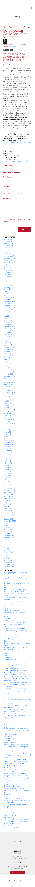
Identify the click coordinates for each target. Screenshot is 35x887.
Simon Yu (7, 794)
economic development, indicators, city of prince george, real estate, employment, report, (16, 664)
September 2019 (9, 308)
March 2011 (7, 484)
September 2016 (9, 382)
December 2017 (9, 351)
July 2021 (7, 279)
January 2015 (8, 407)
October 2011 (8, 473)
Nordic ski (7, 726)
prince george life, (10, 742)
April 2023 (7, 254)
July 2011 (7, 477)
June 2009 (7, 523)
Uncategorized (12, 46)
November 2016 (9, 378)
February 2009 (9, 531)
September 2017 (9, 357)
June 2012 (7, 457)
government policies (11, 680)
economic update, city (11, 668)
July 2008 (7, 540)
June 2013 (7, 434)
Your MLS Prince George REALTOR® (15, 161)
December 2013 (9, 424)
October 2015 (8, 395)
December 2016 (9, 376)
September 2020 (10, 289)
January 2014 (8, 422)
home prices (8, 686)
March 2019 (8, 320)
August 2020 (8, 291)
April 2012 (7, 461)
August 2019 (8, 310)
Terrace (6, 809)
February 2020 (9, 297)
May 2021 (7, 281)
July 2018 (7, 337)
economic (7, 657)
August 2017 (8, 359)
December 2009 (9, 515)
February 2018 (9, 347)
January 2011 (8, 488)
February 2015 (9, 405)
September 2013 (9, 430)
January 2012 (8, 467)
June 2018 (7, 339)
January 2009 (9, 533)
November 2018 (9, 328)
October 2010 (8, 494)
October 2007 (9, 552)
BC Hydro (7, 608)
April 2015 (7, 403)
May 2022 (7, 266)
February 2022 (9, 270)
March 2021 (8, 283)
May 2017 (7, 366)
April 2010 (7, 506)
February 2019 (9, 322)
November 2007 (9, 550)
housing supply (9, 697)
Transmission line (10, 813)
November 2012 (9, 446)
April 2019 (7, 318)
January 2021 (8, 285)
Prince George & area (11, 740)
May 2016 (7, 388)
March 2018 (8, 345)
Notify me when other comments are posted (16, 220)
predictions (8, 736)
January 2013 (8, 442)
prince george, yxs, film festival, (15, 763)
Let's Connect (18, 872)
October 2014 (8, 411)
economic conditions (11, 660)
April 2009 (7, 527)
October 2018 (8, 330)
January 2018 (8, 349)
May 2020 (7, 295)
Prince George (9, 738)
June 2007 (7, 556)
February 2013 (9, 440)
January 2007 (9, 564)
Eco (5, 651)
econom (6, 655)
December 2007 (9, 548)
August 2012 (8, 453)
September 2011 (9, 475)
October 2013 (8, 428)
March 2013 (8, 438)
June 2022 (7, 264)
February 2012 (9, 465)
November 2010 (9, 492)
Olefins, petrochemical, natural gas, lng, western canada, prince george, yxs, (17, 730)
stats (5, 796)
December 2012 (9, 444)
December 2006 (9, 566)
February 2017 (9, 372)
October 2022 (9, 260)
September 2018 (9, 332)
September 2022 (10, 262)
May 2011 (7, 479)
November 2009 (9, 517)
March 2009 (8, 529)
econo (6, 653)
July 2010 (7, 500)
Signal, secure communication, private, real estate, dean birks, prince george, (17, 790)
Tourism (6, 811)
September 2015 (9, 397)
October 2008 (9, 537)
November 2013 (9, 426)
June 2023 (7, 250)
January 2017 (8, 374)
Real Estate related (10, 771)
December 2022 (9, 258)
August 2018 (8, 335)
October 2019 (8, 306)
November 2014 (9, 409)
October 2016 (8, 380)
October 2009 (9, 519)
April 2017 (7, 368)
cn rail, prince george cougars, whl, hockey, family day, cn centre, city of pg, (16, 631)
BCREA (6, 616)
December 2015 (9, 392)
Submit (25, 229)
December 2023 (9, 245)
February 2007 (9, 562)
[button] (14, 841)
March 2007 (8, 560)
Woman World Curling (12, 827)
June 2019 (7, 314)
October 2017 (8, 355)
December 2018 (9, 326)
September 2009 (10, 521)
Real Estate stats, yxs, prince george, (16, 778)
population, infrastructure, (13, 734)
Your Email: (7, 186)
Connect (26, 8)
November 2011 (9, 471)
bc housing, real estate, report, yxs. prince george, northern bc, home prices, (16, 604)
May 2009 (7, 525)
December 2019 (9, 301)
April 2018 (7, 343)
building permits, (10, 618)
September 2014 (9, 413)
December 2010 (9, 490)
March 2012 (8, 463)
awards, (7, 587)
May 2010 (7, 504)
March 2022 (8, 268)
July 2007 (7, 554)
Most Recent (8, 239)
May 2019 (7, 316)
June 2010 (7, 502)
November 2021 (9, 274)
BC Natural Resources (11, 610)
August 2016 (8, 384)
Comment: (6, 198)
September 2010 (9, 496)
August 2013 (8, 432)
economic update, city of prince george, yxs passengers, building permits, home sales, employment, (16, 676)
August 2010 (8, 498)
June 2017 (7, 364)
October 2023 (9, 248)
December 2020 (9, 287)
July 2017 (7, 361)
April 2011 (7, 482)
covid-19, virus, (9, 639)
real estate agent (10, 767)
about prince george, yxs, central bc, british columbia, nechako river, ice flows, (17, 579)
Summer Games (9, 802)
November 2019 (9, 303)
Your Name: (7, 177)
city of (6, 626)
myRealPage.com (21, 881)
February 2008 (9, 544)
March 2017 (8, 370)
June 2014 (7, 415)
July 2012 (7, 455)
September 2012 (9, 451)
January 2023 (9, 256)
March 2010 (8, 509)
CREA (5, 641)
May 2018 (7, 341)
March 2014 (8, 417)
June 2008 (7, 542)
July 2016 (7, 386)
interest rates (8, 703)
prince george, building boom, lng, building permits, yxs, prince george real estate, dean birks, (16, 747)
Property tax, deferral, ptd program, (16, 765)
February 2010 (9, 511)
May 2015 (7, 401)
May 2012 (7, 459)
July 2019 (7, 312)
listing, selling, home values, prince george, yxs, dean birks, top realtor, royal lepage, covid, (16, 711)
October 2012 (8, 448)
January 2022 (9, 272)
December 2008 (9, 535)
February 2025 (9, 241)
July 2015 (7, 399)
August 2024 (8, 243)
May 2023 (7, 252)
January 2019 (8, 324)
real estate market (10, 769)
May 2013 (7, 436)
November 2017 (9, 353)
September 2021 (9, 277)
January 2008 (9, 546)
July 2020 (7, 293)
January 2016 (8, 390)
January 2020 (9, 299)
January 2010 (8, 513)
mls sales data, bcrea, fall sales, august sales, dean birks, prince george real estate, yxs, (15, 722)
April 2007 (7, 558)
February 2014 (9, 419)
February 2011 (8, 486)
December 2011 (9, 469)
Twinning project (10, 815)
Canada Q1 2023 (10, 620)
